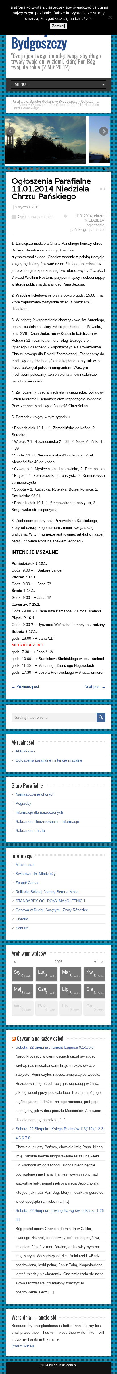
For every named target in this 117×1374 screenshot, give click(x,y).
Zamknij (58, 26)
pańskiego (78, 229)
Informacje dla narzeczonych (39, 812)
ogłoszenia (95, 225)
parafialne (97, 229)
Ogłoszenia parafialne (35, 217)
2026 (58, 962)
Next (103, 131)
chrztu (99, 216)
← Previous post (25, 686)
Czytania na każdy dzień (40, 1038)
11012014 (84, 216)
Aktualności (25, 751)
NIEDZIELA (94, 220)
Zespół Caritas (27, 883)
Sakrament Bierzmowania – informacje (47, 821)
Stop (108, 169)
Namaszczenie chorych (35, 794)
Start (104, 169)
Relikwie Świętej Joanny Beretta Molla (47, 892)
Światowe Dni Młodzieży (36, 874)
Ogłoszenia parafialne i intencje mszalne (49, 760)
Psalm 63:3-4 (23, 1346)
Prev (10, 131)
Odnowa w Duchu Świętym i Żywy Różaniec (52, 910)
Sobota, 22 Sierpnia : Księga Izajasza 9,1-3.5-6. (55, 1047)
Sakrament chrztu (30, 830)
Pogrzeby (23, 803)
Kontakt (22, 928)
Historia (22, 919)
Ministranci (25, 865)
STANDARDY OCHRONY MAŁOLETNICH (50, 901)
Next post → (95, 686)
